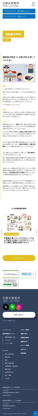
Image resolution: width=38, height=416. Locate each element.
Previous (1, 232)
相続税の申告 (9, 372)
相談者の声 (24, 341)
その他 (7, 378)
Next (36, 232)
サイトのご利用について (9, 320)
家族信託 (7, 357)
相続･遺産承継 (9, 363)
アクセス (7, 340)
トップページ (7, 330)
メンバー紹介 (9, 343)
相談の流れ (24, 333)
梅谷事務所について (9, 333)
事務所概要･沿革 (10, 337)
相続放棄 (7, 369)
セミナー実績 (25, 345)
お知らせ (23, 349)
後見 (6, 360)
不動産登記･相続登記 (11, 366)
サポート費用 (25, 330)
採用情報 (23, 353)
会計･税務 (8, 375)
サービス (5, 350)
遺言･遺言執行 (9, 354)
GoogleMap (6, 395)
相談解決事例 (25, 337)
